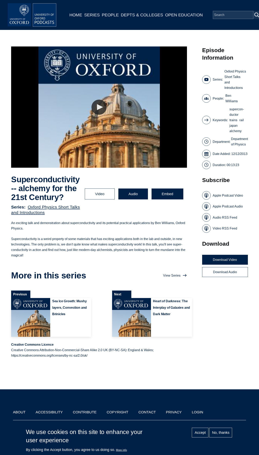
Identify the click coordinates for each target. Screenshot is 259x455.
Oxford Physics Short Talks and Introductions (235, 80)
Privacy (174, 412)
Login (197, 412)
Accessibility (49, 412)
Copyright (117, 412)
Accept (200, 433)
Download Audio (225, 272)
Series (92, 15)
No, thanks (220, 433)
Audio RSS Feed (225, 217)
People (110, 15)
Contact (147, 412)
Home (75, 15)
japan (233, 125)
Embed (167, 194)
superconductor (236, 111)
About (19, 412)
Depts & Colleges (142, 15)
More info (121, 450)
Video (99, 194)
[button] (99, 107)
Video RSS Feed (225, 228)
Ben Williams (231, 98)
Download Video (225, 259)
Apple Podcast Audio (228, 206)
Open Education (184, 15)
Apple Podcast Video (228, 195)
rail (241, 120)
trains (233, 120)
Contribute (85, 412)
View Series (171, 275)
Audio (133, 194)
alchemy (235, 131)
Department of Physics (239, 141)
